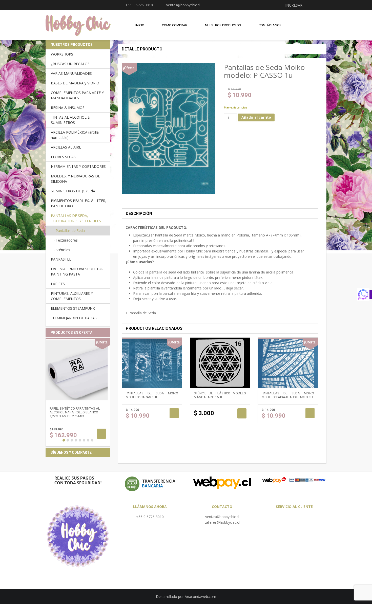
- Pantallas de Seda (69, 230)
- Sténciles (61, 249)
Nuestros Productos (223, 25)
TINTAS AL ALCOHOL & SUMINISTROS (70, 120)
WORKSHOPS (62, 54)
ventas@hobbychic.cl (222, 516)
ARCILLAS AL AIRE (66, 147)
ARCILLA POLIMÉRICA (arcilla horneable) (75, 135)
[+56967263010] (364, 294)
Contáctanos (270, 25)
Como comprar (174, 25)
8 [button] (92, 440)
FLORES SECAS (63, 156)
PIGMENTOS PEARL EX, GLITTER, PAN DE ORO (78, 203)
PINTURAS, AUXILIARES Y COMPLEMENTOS (72, 296)
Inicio (139, 25)
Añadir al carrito (256, 117)
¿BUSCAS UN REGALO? (70, 63)
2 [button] (68, 440)
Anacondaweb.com (200, 596)
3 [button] (72, 440)
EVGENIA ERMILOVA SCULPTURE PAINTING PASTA (78, 271)
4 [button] (76, 440)
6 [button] (84, 440)
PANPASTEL (61, 259)
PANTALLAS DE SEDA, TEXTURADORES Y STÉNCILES (76, 218)
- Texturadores (65, 240)
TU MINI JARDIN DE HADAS (74, 318)
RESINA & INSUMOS (68, 107)
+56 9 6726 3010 (150, 516)
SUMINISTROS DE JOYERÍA (73, 191)
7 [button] (88, 440)
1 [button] (64, 440)
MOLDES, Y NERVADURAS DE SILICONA (75, 179)
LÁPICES (58, 283)
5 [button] (80, 440)
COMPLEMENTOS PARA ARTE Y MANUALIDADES (77, 95)
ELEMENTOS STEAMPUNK (73, 308)
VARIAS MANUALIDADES (71, 73)
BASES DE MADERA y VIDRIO (75, 83)
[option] (78, 392)
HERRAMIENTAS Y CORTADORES (78, 166)
